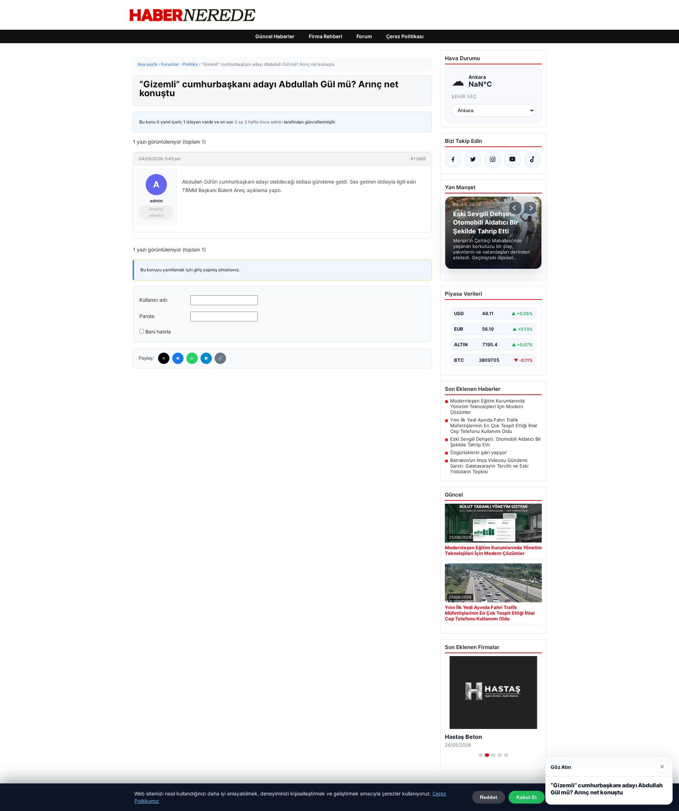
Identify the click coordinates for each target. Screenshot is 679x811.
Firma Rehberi (325, 36)
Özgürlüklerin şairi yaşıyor (478, 452)
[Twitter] (163, 358)
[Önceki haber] (515, 208)
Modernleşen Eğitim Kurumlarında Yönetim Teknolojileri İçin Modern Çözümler (487, 406)
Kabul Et (526, 797)
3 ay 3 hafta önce (251, 121)
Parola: (147, 316)
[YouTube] (512, 159)
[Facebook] (178, 358)
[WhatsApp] (192, 358)
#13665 (418, 158)
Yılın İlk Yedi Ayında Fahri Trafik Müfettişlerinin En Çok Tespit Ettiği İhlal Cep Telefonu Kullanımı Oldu (493, 425)
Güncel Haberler (275, 36)
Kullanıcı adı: (153, 300)
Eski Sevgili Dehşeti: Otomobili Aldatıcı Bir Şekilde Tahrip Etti (495, 441)
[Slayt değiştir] (480, 755)
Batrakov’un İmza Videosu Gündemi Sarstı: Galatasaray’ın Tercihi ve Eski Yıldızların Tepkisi (489, 465)
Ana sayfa (147, 64)
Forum (364, 36)
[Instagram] (492, 159)
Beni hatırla (158, 332)
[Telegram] (206, 358)
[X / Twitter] (473, 159)
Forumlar (170, 64)
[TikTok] (532, 159)
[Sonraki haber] (530, 208)
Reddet (488, 797)
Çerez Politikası (405, 36)
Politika (190, 64)
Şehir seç (464, 96)
